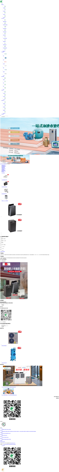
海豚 (6, 433)
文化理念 (7, 429)
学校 (4, 435)
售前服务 (3, 439)
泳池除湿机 (14, 444)
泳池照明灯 (3, 169)
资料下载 (10, 439)
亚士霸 (5, 433)
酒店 (5, 435)
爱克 (2, 433)
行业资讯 (5, 437)
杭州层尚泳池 (7, 444)
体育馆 (2, 435)
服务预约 (7, 439)
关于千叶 (3, 4)
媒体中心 (1, 436)
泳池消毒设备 (3, 166)
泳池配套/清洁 (3, 170)
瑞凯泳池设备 (11, 444)
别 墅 (6, 435)
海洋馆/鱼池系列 (32, 431)
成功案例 (1, 432)
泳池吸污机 (17, 431)
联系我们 (1, 440)
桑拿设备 (3, 171)
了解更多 (1, 251)
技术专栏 (7, 437)
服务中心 (3, 100)
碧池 (3, 433)
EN (0, 115)
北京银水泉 (4, 444)
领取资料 (4, 251)
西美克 (8, 433)
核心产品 (3, 18)
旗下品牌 (5, 429)
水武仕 (10, 433)
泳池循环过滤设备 (7, 431)
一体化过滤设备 (21, 431)
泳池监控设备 (3, 167)
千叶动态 (3, 437)
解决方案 (3, 76)
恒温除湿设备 (3, 165)
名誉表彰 (10, 429)
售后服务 (5, 439)
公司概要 (3, 429)
